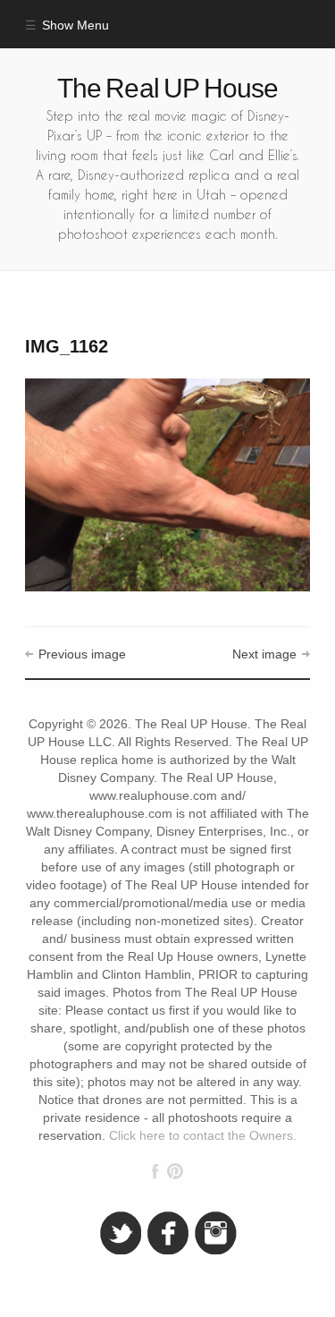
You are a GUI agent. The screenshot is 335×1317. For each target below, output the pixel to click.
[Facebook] (155, 1171)
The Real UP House (168, 88)
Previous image (81, 654)
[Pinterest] (174, 1171)
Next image (264, 654)
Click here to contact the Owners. (203, 1136)
